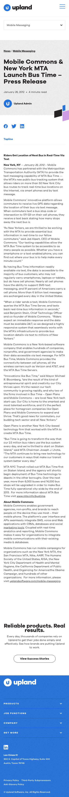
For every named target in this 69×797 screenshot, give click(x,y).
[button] (62, 6)
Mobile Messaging (24, 51)
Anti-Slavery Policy (14, 784)
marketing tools (14, 527)
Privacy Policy (11, 780)
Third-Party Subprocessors (36, 780)
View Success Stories (34, 658)
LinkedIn (6, 747)
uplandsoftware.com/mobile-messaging (35, 581)
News (7, 51)
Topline (8, 139)
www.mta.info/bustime (31, 496)
